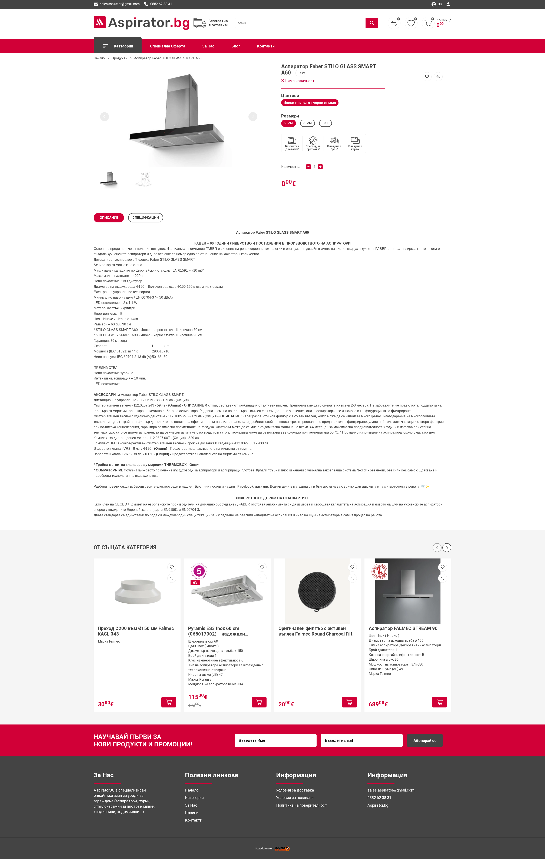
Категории (123, 46)
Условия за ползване (295, 797)
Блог (235, 46)
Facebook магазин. (253, 486)
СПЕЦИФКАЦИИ (145, 218)
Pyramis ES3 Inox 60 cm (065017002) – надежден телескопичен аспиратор (216, 631)
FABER (200, 243)
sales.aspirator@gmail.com (119, 4)
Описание (109, 218)
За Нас (208, 46)
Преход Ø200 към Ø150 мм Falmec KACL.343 (136, 631)
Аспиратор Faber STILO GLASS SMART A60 (168, 58)
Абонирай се (424, 740)
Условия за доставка (295, 790)
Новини (191, 812)
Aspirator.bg (377, 805)
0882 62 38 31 (160, 4)
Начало (99, 58)
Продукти (119, 58)
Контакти (266, 46)
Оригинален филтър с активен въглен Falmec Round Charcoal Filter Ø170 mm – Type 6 (317, 631)
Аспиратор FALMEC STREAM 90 (403, 628)
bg (439, 4)
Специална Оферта (167, 46)
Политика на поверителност (301, 805)
